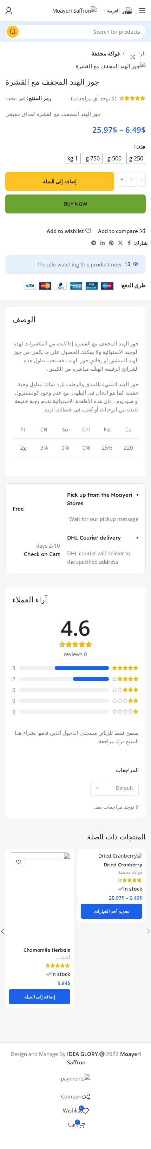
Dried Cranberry (123, 864)
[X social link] (120, 243)
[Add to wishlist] (18, 862)
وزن (140, 145)
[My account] (9, 11)
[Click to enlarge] (132, 57)
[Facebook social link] (129, 243)
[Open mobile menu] (142, 11)
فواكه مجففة (106, 53)
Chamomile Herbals (47, 950)
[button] (39, 996)
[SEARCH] (13, 32)
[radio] (136, 158)
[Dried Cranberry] (111, 855)
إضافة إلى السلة (60, 181)
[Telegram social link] (93, 243)
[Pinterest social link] (111, 243)
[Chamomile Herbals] (39, 898)
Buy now (75, 203)
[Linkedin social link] (102, 243)
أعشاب (63, 957)
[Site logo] (74, 9)
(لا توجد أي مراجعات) (93, 98)
